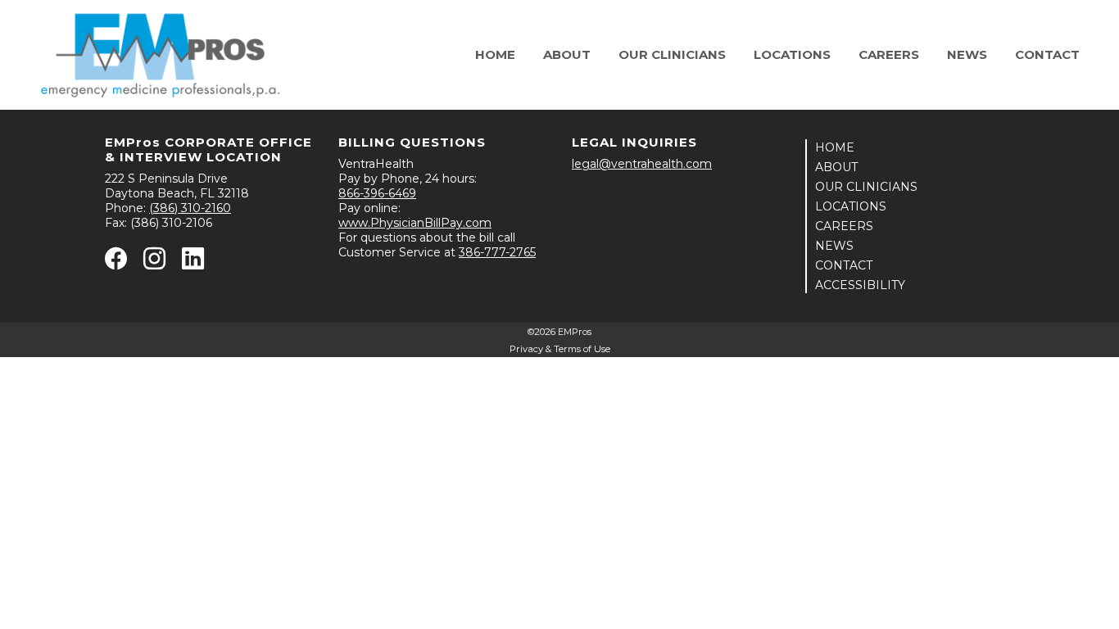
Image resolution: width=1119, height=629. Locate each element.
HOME (834, 147)
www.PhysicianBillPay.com (415, 222)
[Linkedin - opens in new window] (193, 263)
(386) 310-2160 (190, 208)
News (967, 54)
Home (495, 54)
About (567, 54)
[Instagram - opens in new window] (154, 263)
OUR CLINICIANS (866, 186)
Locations (792, 54)
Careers (889, 54)
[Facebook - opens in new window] (116, 263)
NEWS (834, 245)
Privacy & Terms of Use (560, 349)
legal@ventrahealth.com (642, 163)
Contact (1047, 54)
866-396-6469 (377, 193)
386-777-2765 (497, 252)
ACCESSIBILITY (860, 285)
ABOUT (836, 167)
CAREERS (844, 226)
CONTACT (843, 265)
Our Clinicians (672, 54)
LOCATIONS (850, 206)
